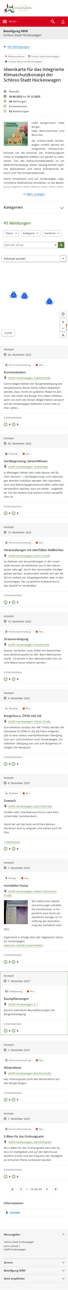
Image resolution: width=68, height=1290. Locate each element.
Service (8, 1262)
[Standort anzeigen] (63, 314)
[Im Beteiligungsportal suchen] (53, 21)
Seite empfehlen (14, 1278)
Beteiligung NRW (15, 31)
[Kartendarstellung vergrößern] (63, 322)
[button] (34, 207)
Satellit (8, 332)
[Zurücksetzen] (55, 245)
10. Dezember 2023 (19, 532)
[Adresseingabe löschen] (63, 258)
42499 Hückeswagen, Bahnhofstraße (30, 806)
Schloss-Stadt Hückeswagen (19, 1242)
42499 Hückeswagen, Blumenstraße (29, 1073)
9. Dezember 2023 (19, 698)
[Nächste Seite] (47, 1189)
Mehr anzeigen (36, 194)
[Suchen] (61, 245)
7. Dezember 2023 (19, 868)
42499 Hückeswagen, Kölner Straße (29, 721)
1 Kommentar (12, 842)
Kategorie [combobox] (29, 233)
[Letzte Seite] (55, 1189)
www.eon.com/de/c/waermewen (23, 945)
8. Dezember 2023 (19, 783)
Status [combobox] (9, 233)
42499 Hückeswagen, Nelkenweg (28, 466)
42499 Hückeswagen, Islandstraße (28, 644)
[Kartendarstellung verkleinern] (63, 328)
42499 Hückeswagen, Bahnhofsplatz (30, 1142)
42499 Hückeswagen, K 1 (23, 1004)
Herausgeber (12, 1234)
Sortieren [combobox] (50, 233)
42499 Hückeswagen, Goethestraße (29, 378)
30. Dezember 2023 (19, 354)
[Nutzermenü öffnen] (63, 21)
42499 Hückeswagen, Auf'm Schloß (29, 556)
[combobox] (31, 258)
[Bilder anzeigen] (16, 912)
